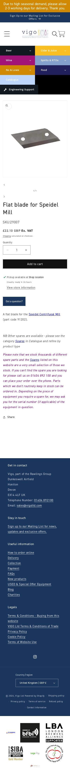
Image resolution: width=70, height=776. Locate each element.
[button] (7, 34)
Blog (11, 589)
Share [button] (11, 417)
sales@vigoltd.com (29, 505)
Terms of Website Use (22, 642)
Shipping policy (56, 695)
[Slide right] (4, 196)
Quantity (7, 242)
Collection (14, 563)
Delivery (13, 558)
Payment (13, 568)
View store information (21, 287)
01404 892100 (43, 500)
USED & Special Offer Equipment (29, 584)
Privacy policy (18, 701)
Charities (14, 595)
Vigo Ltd (19, 695)
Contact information (37, 707)
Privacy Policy (17, 631)
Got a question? (14, 301)
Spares (19, 341)
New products (17, 579)
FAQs (11, 574)
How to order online (21, 553)
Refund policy (56, 701)
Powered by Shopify (35, 695)
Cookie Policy (16, 637)
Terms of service (37, 701)
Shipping (7, 236)
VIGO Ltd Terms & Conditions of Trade (33, 626)
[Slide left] (4, 185)
